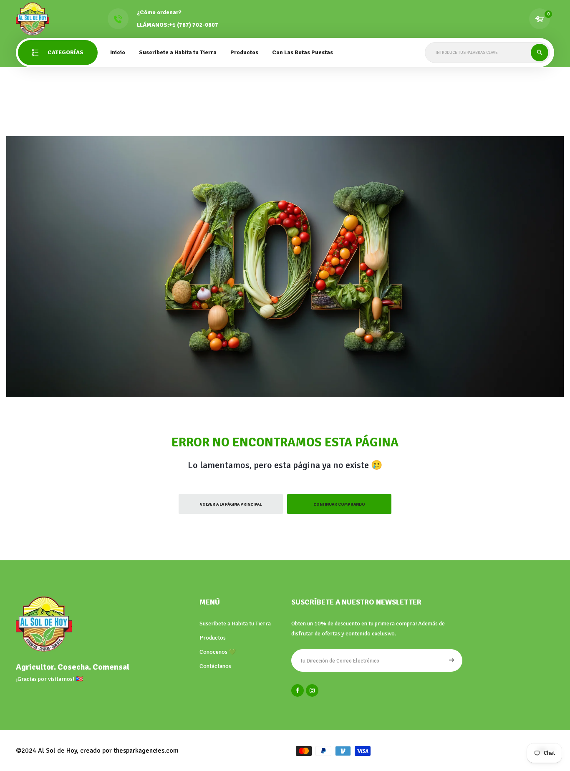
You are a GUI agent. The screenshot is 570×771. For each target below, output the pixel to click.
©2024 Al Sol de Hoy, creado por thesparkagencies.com (97, 750)
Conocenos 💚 (217, 651)
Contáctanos (215, 666)
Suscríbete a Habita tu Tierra (178, 52)
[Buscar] (539, 52)
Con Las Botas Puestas (302, 52)
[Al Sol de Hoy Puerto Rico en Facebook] (297, 690)
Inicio (117, 52)
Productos (212, 637)
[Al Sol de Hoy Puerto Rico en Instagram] (312, 690)
